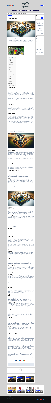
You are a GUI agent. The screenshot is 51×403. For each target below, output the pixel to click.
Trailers (9, 80)
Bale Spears (10, 78)
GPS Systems (10, 83)
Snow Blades (10, 67)
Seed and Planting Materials (25, 10)
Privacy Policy (32, 10)
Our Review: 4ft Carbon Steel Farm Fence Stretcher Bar (21, 392)
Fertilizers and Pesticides (39, 46)
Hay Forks (10, 59)
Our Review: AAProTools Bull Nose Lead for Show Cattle (39, 392)
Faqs (35, 10)
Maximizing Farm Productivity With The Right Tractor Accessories (29, 379)
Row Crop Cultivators (12, 74)
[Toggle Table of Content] (15, 57)
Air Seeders (10, 76)
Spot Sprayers (11, 71)
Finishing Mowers (11, 64)
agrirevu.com (21, 371)
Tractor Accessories (10, 15)
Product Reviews (10, 390)
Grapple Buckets (11, 60)
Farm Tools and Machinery (39, 44)
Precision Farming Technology (13, 85)
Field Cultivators (11, 73)
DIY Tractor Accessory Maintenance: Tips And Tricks (20, 379)
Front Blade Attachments (11, 66)
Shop (37, 10)
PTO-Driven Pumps (11, 62)
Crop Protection (15, 10)
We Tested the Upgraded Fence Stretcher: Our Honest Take (39, 33)
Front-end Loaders (10, 58)
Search (37, 15)
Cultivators (9, 72)
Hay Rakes (11, 79)
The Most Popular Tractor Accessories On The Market (11, 379)
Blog (36, 38)
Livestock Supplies (19, 10)
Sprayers (9, 69)
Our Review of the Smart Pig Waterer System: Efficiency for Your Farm (39, 28)
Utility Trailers (10, 81)
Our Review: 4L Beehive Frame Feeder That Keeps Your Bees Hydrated (39, 23)
